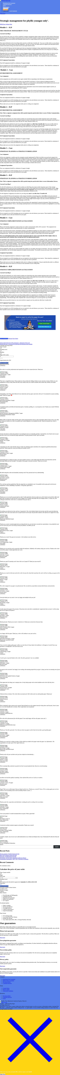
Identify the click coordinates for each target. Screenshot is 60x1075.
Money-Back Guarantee (8, 980)
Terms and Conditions (8, 991)
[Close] (30, 1069)
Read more (2, 937)
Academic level (3, 349)
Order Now (2, 13)
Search (1, 844)
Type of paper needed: (5, 872)
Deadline (2, 352)
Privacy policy (6, 989)
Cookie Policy (6, 988)
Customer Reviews (7, 4)
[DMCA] (3, 1002)
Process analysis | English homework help (9, 854)
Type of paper (3, 346)
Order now (5, 9)
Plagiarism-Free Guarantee (9, 3)
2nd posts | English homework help (8, 856)
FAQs (4, 5)
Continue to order (4, 338)
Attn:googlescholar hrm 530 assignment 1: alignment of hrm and (15, 342)
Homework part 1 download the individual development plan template (16, 344)
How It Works (6, 7)
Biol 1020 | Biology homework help (8, 855)
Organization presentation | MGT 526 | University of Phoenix (14, 859)
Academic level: (3, 879)
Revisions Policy (7, 982)
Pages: (1, 875)
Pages (1, 355)
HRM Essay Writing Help (6, 24)
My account (5, 8)
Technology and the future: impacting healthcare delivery (13, 858)
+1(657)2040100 (13, 11)
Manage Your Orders (13, 338)
